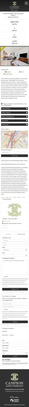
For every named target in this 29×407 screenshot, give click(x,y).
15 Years (12, 335)
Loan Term (4, 331)
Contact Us (4, 225)
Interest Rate (5, 350)
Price (3, 340)
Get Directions (14, 155)
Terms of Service (21, 291)
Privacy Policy (4, 285)
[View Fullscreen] (3, 138)
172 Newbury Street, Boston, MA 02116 (14, 391)
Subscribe (15, 322)
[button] (2, 56)
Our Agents (5, 227)
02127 (23, 197)
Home (2, 197)
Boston (19, 197)
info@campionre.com (10, 389)
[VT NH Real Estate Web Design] (14, 400)
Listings (7, 197)
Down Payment (5, 345)
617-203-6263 (15, 10)
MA (11, 197)
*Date (3, 247)
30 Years (6, 335)
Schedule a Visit (21, 234)
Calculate (15, 356)
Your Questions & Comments (8, 258)
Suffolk (14, 197)
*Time (3, 252)
